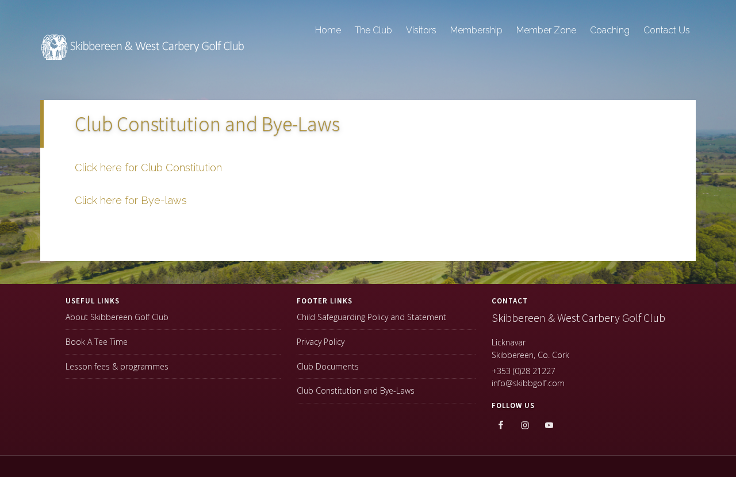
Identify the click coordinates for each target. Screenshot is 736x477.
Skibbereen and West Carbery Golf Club (143, 52)
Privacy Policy (320, 341)
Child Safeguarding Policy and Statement (371, 316)
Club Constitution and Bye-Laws (356, 390)
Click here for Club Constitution (148, 167)
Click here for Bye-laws (131, 200)
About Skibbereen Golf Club (117, 316)
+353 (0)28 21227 (523, 371)
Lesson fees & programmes (117, 366)
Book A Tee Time (97, 341)
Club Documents (328, 366)
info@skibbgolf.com (528, 383)
